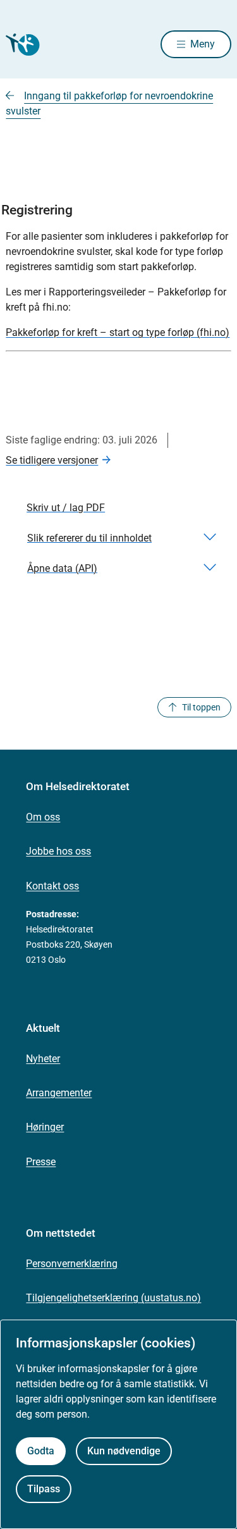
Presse (41, 1162)
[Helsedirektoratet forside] (21, 45)
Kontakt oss (52, 886)
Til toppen (201, 707)
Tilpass (43, 1489)
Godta (40, 1451)
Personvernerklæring (72, 1264)
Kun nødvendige (124, 1451)
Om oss (43, 817)
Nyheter (43, 1059)
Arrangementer (59, 1093)
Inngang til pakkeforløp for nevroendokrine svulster (109, 103)
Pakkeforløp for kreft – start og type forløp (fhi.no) (117, 332)
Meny (202, 44)
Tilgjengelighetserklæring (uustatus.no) (113, 1298)
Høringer (45, 1127)
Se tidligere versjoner (52, 460)
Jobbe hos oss (58, 851)
